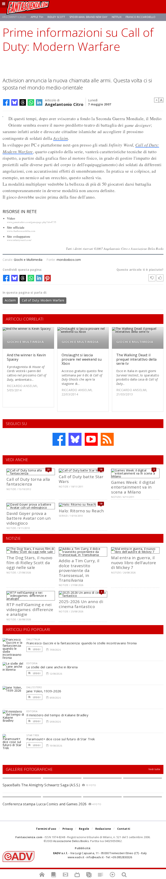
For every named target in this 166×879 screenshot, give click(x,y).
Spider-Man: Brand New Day (88, 17)
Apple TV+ (37, 17)
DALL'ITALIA (33, 639)
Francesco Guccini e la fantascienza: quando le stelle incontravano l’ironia (81, 643)
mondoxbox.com (69, 260)
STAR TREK (32, 735)
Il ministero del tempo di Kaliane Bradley (57, 715)
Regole (84, 829)
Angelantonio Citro (64, 104)
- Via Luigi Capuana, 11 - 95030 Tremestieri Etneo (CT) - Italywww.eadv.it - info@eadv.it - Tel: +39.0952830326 (100, 855)
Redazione (103, 829)
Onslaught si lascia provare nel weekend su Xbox (82, 359)
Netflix (116, 17)
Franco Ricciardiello (141, 17)
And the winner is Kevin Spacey (26, 357)
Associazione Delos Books (71, 841)
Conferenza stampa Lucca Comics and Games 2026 (45, 804)
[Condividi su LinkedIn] (39, 102)
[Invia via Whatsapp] (31, 102)
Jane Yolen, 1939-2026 (43, 691)
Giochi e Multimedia (28, 260)
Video (11, 218)
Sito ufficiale (16, 227)
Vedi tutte (154, 769)
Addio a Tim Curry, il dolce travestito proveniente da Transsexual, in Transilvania (79, 570)
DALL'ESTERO (34, 687)
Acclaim (60, 138)
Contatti (123, 829)
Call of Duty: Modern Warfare (43, 300)
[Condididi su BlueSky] (14, 102)
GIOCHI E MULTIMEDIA (25, 341)
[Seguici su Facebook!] (59, 439)
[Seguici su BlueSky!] (75, 439)
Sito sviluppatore (18, 236)
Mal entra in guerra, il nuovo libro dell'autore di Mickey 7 (133, 562)
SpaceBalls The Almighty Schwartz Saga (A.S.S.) (41, 785)
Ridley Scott (56, 17)
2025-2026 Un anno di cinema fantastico (81, 604)
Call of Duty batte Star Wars (81, 479)
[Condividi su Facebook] (6, 102)
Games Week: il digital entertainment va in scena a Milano (133, 487)
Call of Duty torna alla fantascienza (28, 481)
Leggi (36, 649)
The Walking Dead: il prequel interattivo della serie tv (136, 359)
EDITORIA (31, 663)
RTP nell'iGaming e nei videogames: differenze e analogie (29, 609)
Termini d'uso (46, 829)
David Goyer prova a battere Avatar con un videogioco (28, 518)
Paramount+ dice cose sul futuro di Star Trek (60, 739)
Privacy (67, 829)
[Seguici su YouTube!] (91, 439)
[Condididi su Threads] (22, 102)
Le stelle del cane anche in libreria (52, 667)
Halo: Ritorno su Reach (81, 510)
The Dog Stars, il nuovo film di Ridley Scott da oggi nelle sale (29, 562)
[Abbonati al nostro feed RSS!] (107, 439)
